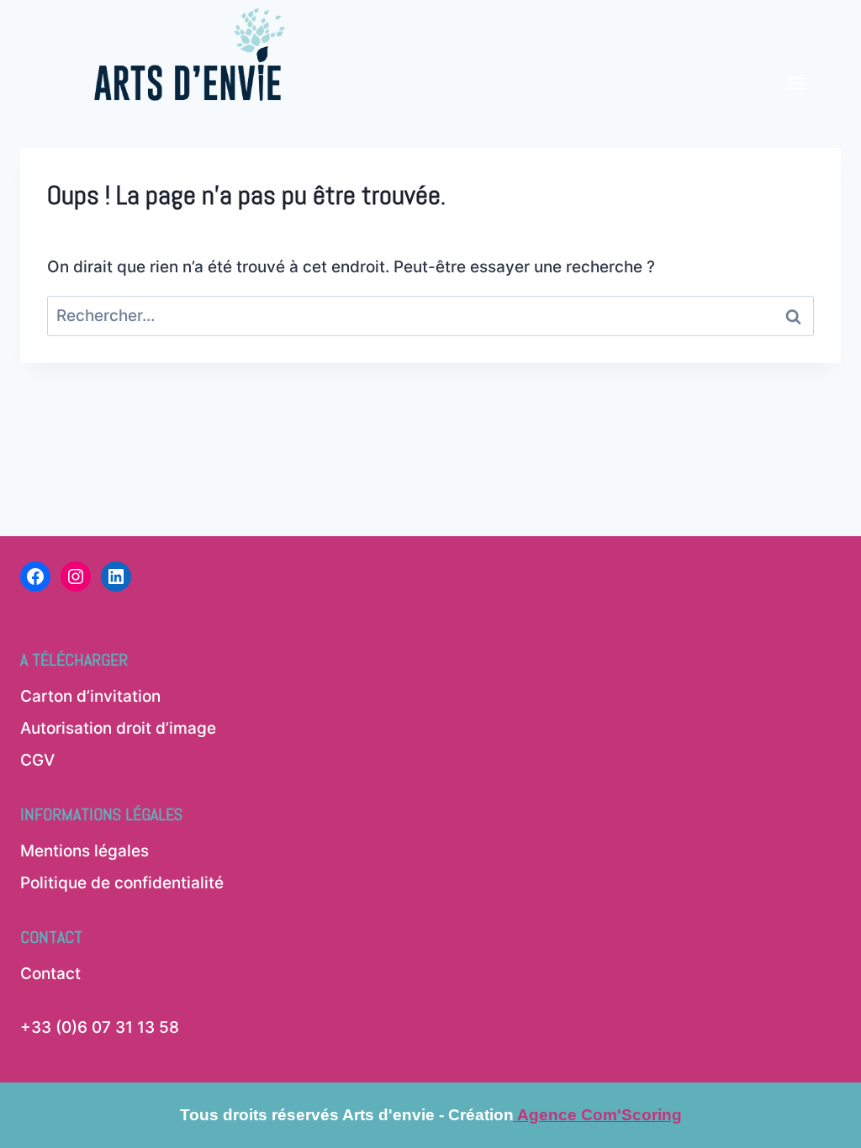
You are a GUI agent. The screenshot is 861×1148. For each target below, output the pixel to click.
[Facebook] (35, 576)
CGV (37, 760)
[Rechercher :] (430, 315)
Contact (50, 973)
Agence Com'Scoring (598, 1115)
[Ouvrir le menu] (796, 56)
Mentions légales (84, 851)
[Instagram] (76, 576)
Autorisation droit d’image (118, 728)
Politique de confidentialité (122, 883)
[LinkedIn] (116, 576)
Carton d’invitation (90, 696)
